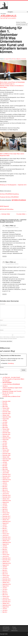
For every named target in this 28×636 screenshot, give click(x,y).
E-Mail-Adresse (3, 325)
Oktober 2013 (5, 603)
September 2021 (6, 438)
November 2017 (6, 518)
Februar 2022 (5, 429)
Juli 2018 (4, 504)
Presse (14, 627)
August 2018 (5, 502)
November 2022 (6, 413)
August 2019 (5, 481)
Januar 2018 (5, 514)
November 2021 (6, 434)
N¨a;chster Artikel (21, 214)
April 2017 (4, 530)
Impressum (5, 630)
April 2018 (4, 509)
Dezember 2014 (6, 579)
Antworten (4, 256)
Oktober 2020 (5, 457)
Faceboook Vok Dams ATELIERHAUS (9, 197)
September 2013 (6, 605)
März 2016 (5, 553)
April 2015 (4, 572)
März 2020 (5, 469)
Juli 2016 (4, 546)
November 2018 (6, 497)
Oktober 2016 (5, 540)
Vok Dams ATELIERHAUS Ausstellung (9, 194)
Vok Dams (14, 58)
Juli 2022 (4, 420)
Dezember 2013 (6, 600)
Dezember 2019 (6, 474)
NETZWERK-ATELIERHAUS (18, 200)
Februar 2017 (5, 533)
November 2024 (6, 401)
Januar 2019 (5, 493)
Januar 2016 (5, 556)
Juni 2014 (4, 589)
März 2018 (5, 511)
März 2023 (5, 406)
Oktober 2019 (5, 478)
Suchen (2, 367)
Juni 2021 (4, 443)
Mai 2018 (4, 507)
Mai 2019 (4, 486)
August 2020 (5, 460)
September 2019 (6, 479)
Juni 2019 (4, 485)
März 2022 (5, 427)
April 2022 (4, 425)
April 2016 (4, 551)
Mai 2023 (4, 403)
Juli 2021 (4, 441)
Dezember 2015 (6, 558)
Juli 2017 (4, 525)
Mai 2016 (4, 549)
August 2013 (5, 607)
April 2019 (4, 488)
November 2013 (6, 601)
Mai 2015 (4, 570)
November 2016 (6, 539)
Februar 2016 (5, 554)
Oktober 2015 (5, 561)
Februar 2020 (5, 471)
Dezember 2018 (6, 495)
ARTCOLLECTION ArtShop (6, 209)
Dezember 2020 (6, 453)
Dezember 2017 (6, 516)
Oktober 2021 (5, 436)
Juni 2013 (4, 610)
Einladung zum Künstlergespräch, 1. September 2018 (13, 185)
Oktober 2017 (5, 519)
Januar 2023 (5, 410)
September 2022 (6, 417)
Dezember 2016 (6, 537)
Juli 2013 (4, 608)
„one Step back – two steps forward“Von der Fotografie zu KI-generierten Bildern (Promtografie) (13, 379)
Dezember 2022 (6, 411)
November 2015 (6, 560)
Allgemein (18, 58)
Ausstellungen (6, 629)
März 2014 (5, 594)
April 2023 (4, 405)
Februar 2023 (5, 408)
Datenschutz (14, 630)
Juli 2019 (4, 483)
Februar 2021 (5, 450)
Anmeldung (11, 363)
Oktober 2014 (5, 582)
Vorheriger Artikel (5, 214)
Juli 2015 (4, 567)
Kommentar (3, 304)
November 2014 (6, 580)
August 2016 (5, 544)
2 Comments (23, 58)
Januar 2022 (5, 431)
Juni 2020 (4, 464)
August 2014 (5, 586)
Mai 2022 (4, 424)
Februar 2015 (5, 575)
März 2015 (5, 574)
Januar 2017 (5, 535)
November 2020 (6, 455)
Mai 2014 (4, 591)
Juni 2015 (4, 568)
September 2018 (6, 500)
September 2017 (6, 521)
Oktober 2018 (5, 499)
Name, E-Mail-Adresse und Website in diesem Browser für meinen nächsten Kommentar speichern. (12, 337)
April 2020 (4, 467)
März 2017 (5, 532)
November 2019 (6, 476)
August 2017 (5, 523)
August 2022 (5, 418)
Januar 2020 (5, 472)
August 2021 (5, 439)
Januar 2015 (5, 577)
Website (1, 330)
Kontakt (14, 629)
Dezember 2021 (6, 432)
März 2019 (5, 490)
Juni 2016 (4, 547)
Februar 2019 (5, 492)
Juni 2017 (4, 526)
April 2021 (4, 446)
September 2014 (6, 584)
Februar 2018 (5, 513)
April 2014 (4, 593)
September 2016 (6, 542)
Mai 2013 (4, 612)
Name (1, 320)
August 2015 (5, 565)
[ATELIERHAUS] (4, 10)
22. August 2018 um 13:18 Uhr (12, 227)
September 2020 (6, 459)
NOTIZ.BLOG (6, 627)
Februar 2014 (5, 596)
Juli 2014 (4, 587)
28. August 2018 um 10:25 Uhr (12, 264)
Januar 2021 (5, 452)
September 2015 (6, 563)
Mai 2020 (4, 465)
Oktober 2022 (5, 415)
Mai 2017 (4, 528)
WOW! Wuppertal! (4, 206)
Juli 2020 (4, 462)
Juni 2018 (4, 506)
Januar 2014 (5, 598)
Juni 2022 (4, 422)
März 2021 (5, 448)
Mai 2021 (4, 445)
